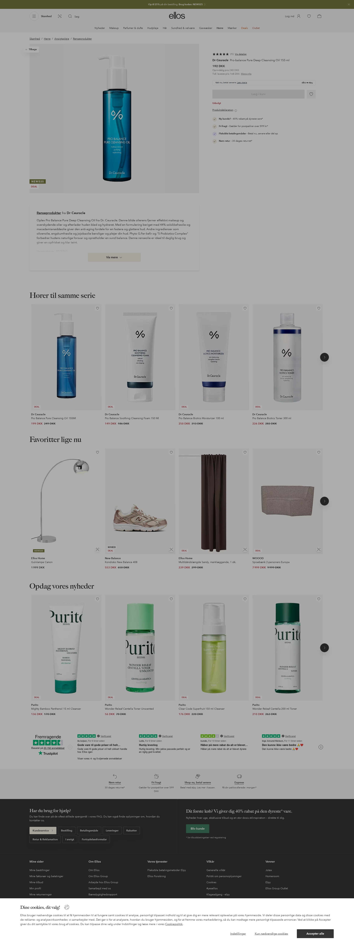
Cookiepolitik (174, 924)
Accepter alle (315, 933)
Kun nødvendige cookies (271, 933)
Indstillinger (238, 933)
